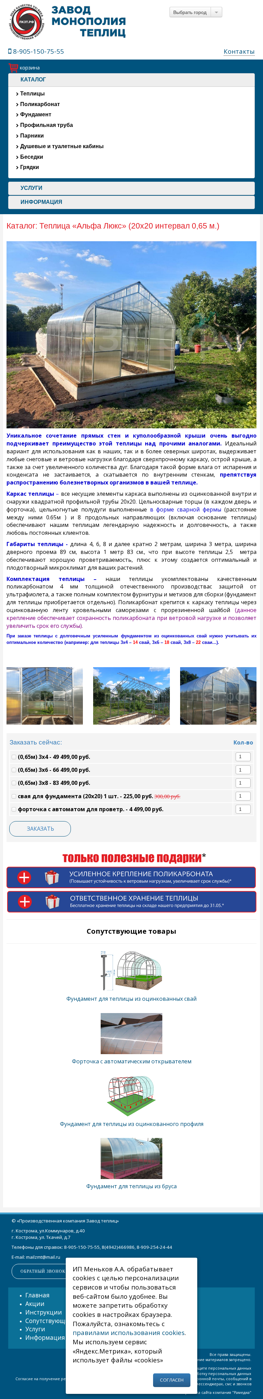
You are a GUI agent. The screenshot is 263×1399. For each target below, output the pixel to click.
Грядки (29, 167)
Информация (45, 1337)
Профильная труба (46, 125)
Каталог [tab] (33, 79)
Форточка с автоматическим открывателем (131, 1061)
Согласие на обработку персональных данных (207, 1373)
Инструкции (43, 1312)
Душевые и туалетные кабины (61, 146)
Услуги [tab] (31, 188)
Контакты (239, 51)
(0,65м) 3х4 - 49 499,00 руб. (53, 757)
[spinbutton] (240, 756)
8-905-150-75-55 (37, 51)
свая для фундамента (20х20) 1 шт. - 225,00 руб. (98, 796)
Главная (37, 1295)
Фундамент (35, 114)
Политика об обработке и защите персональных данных (197, 1368)
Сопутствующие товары (60, 1321)
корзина (29, 67)
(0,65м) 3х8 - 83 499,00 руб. (53, 783)
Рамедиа (242, 1392)
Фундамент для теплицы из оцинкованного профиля (131, 1124)
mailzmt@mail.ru (43, 1257)
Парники (31, 136)
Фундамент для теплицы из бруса (131, 1186)
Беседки (31, 157)
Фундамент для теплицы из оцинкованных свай (131, 998)
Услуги (35, 1329)
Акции (35, 1303)
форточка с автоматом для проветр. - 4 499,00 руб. (89, 809)
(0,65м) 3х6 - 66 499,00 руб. (53, 770)
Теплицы (32, 93)
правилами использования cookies (129, 1332)
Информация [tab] (41, 202)
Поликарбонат (39, 104)
